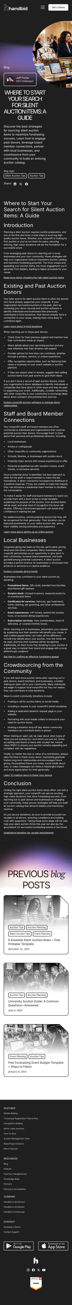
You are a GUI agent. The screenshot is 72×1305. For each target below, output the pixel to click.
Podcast (7, 1169)
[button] (42, 7)
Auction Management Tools (16, 1138)
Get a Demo (58, 7)
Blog (6, 1164)
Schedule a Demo (12, 1227)
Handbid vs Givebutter (14, 1207)
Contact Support (11, 1232)
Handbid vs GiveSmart (14, 1202)
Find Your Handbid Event (15, 1174)
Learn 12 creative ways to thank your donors (28, 775)
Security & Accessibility (15, 1189)
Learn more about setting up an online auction (28, 532)
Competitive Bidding (13, 1123)
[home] (16, 7)
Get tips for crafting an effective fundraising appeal (31, 656)
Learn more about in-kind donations (23, 326)
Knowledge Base (11, 1179)
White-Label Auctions (14, 1128)
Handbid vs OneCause (14, 1212)
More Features (11, 1148)
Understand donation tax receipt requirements (29, 832)
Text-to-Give (10, 1133)
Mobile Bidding (11, 1113)
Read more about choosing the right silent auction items (34, 277)
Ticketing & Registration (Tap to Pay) (21, 1118)
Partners (8, 1184)
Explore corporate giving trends (21, 571)
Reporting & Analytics (14, 1143)
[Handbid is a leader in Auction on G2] (36, 1284)
